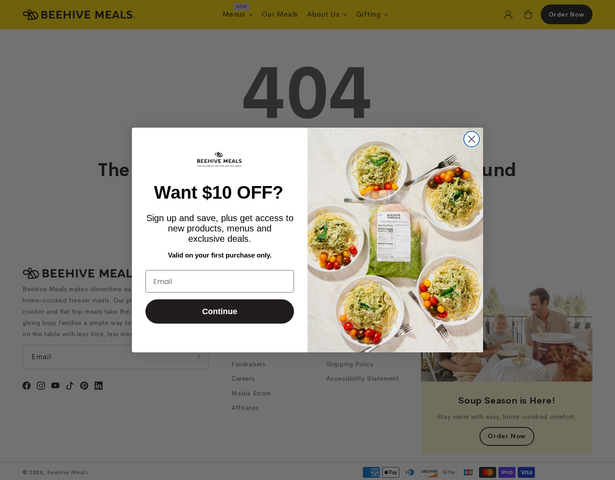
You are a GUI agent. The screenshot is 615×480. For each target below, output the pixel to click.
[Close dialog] (471, 139)
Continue (219, 311)
